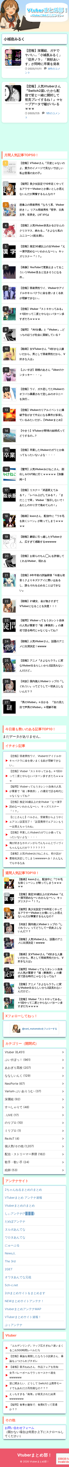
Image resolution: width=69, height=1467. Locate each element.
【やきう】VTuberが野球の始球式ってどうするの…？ (42, 433)
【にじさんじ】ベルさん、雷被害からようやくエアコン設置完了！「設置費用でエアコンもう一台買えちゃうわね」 (36, 821)
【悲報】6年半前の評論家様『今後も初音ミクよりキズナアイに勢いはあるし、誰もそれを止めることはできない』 (42, 583)
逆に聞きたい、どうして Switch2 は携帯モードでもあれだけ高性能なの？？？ (35, 1385)
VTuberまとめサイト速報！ (23, 1317)
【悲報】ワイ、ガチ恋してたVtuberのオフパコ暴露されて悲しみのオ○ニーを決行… (42, 393)
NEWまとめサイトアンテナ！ (24, 1301)
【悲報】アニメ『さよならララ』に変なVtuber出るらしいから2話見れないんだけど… (41, 665)
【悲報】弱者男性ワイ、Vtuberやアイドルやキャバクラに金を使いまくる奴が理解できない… (42, 292)
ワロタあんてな (15, 1237)
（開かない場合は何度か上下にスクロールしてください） (34, 1432)
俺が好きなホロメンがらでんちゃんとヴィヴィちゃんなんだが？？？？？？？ (36, 845)
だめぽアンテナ (15, 1221)
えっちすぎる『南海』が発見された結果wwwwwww (32, 1396)
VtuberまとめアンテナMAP (23, 1309)
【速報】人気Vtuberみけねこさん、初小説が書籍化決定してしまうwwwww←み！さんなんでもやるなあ (36, 858)
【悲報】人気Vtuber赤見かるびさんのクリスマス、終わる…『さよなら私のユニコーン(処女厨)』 (42, 230)
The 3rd (10, 1261)
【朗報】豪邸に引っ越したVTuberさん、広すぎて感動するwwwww (41, 539)
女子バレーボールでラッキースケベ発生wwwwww (32, 1375)
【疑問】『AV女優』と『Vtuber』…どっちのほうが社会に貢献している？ (42, 332)
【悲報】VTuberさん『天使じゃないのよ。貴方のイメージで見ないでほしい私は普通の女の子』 (42, 168)
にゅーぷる (12, 1245)
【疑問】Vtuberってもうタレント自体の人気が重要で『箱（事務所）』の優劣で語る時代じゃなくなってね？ (42, 625)
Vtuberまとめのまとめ (20, 1205)
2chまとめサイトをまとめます (25, 1293)
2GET (9, 1269)
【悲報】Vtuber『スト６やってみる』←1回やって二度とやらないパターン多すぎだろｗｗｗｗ (42, 313)
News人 (10, 1253)
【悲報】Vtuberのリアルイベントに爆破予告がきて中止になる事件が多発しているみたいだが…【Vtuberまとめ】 (42, 414)
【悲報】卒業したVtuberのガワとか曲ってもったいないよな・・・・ (42, 452)
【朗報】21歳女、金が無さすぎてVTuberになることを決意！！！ (39, 603)
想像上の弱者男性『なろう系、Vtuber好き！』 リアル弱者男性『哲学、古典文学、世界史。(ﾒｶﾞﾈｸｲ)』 (42, 209)
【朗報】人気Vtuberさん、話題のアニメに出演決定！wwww (42, 644)
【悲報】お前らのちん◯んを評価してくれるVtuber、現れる (42, 558)
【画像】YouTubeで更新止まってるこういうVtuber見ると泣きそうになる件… (42, 272)
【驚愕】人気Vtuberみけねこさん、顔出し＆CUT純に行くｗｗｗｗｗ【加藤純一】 (42, 474)
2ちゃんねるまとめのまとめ (23, 1189)
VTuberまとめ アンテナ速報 (23, 1197)
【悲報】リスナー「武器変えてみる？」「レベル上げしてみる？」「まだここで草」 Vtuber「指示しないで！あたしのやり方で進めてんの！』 (42, 497)
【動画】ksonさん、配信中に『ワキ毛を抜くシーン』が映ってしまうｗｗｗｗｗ (42, 520)
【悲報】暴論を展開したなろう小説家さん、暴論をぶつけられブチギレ (36, 1358)
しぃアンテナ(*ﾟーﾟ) (20, 1213)
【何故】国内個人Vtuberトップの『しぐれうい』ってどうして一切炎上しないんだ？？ (42, 686)
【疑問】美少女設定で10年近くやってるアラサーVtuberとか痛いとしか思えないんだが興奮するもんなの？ (42, 188)
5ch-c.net (11, 1285)
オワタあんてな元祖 (18, 1277)
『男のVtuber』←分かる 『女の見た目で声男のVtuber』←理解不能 (42, 704)
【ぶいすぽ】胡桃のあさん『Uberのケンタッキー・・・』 (42, 372)
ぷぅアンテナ (13, 1325)
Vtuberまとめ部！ (34, 1455)
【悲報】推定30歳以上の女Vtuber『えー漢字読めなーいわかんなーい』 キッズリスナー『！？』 (42, 251)
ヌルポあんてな (15, 1229)
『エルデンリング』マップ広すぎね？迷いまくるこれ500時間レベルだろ (36, 1348)
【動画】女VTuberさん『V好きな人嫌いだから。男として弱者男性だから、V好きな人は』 (42, 353)
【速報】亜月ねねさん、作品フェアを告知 (33, 1366)
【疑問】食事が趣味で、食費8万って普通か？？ (33, 1407)
